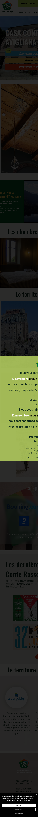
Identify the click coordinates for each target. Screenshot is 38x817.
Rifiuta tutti (18, 810)
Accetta (18, 805)
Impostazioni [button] (19, 814)
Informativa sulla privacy (24, 800)
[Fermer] (35, 795)
